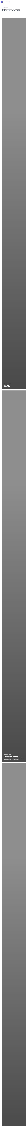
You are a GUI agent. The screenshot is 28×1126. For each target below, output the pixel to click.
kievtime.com (7, 383)
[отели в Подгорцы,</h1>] (14, 203)
